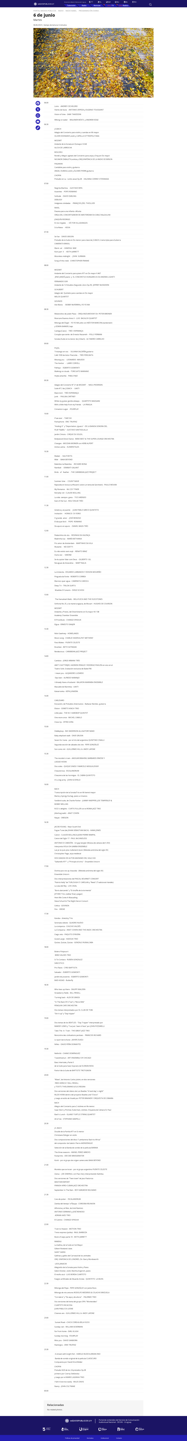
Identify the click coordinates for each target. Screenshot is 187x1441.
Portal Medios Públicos (44, 11)
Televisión (71, 5)
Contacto (119, 1438)
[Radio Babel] (126, 2)
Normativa (90, 1438)
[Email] (38, 122)
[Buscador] (150, 4)
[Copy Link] (38, 129)
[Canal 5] (91, 2)
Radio (84, 5)
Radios (125, 5)
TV (112, 5)
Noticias (97, 5)
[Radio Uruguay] (108, 2)
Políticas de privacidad (72, 1438)
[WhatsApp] (38, 116)
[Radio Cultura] (134, 2)
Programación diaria (89, 11)
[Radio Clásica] (117, 2)
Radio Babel (71, 11)
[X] (38, 110)
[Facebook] (38, 104)
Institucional (105, 1438)
